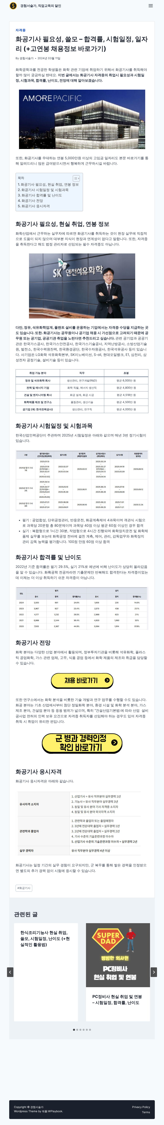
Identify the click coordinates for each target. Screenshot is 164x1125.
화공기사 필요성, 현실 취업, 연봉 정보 (50, 184)
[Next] (154, 972)
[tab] (74, 1030)
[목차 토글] (74, 178)
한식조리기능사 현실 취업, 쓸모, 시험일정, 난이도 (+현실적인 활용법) (45, 938)
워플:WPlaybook (52, 1111)
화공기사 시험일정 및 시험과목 (45, 190)
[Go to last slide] (10, 972)
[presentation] (118, 955)
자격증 (21, 30)
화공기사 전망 (32, 201)
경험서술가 (27, 58)
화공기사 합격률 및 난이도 (42, 195)
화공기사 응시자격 (36, 206)
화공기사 (23, 888)
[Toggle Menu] (151, 6)
